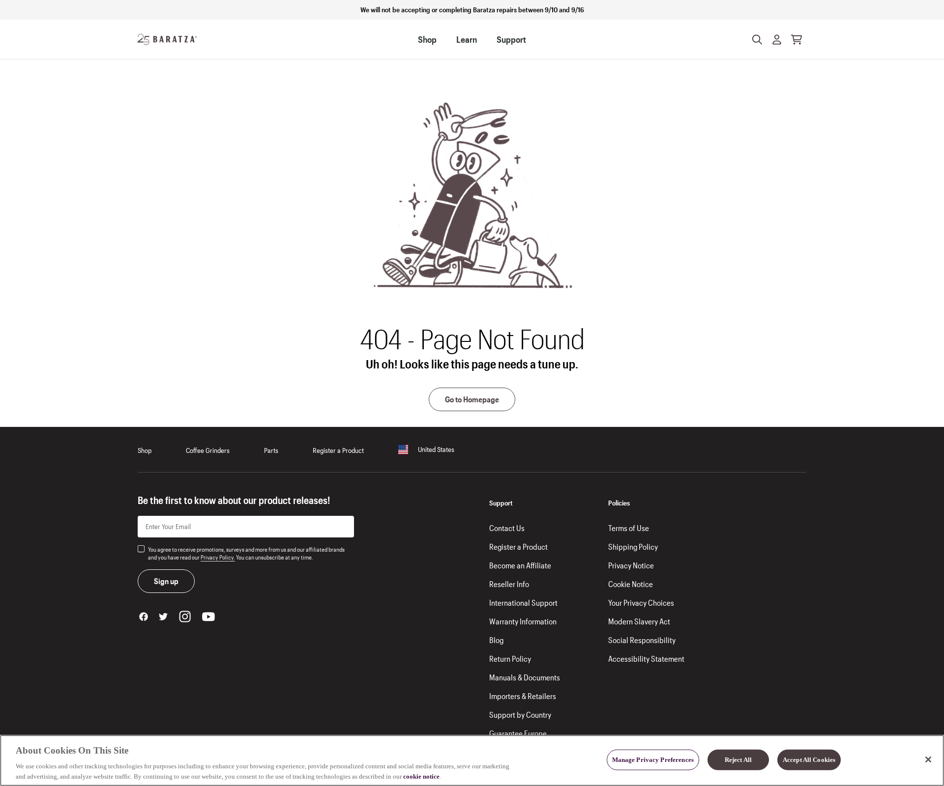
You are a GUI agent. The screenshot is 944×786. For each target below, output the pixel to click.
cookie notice (421, 776)
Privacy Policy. (218, 557)
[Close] (928, 759)
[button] (777, 39)
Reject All (738, 759)
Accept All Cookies (809, 759)
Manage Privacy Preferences (653, 759)
